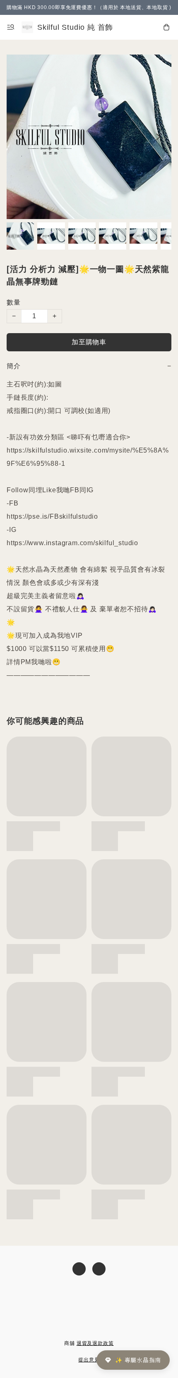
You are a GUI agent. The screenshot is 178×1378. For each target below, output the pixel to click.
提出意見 (88, 1360)
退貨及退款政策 (95, 1343)
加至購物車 (89, 342)
